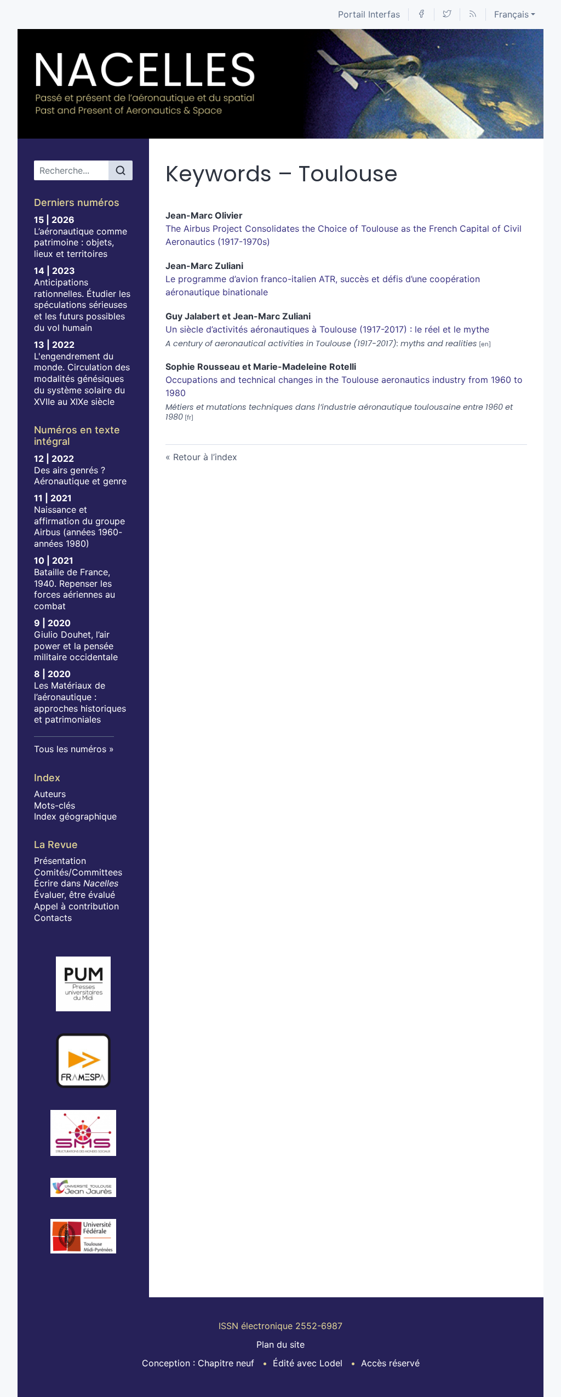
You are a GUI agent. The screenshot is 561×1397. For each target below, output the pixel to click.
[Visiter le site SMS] (83, 1133)
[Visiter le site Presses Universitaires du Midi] (83, 984)
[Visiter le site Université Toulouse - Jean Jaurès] (83, 1188)
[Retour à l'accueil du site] (145, 84)
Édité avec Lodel (307, 1363)
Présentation (60, 860)
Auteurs (50, 793)
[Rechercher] (120, 170)
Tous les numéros (70, 748)
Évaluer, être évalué (74, 894)
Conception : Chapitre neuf (198, 1363)
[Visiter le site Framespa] (83, 1060)
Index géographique (75, 816)
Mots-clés (54, 805)
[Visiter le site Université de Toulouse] (83, 1236)
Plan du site (280, 1344)
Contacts (53, 917)
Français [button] (511, 14)
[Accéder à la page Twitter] (447, 14)
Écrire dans (76, 883)
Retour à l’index (205, 456)
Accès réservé (390, 1363)
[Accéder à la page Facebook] (421, 14)
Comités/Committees (78, 872)
